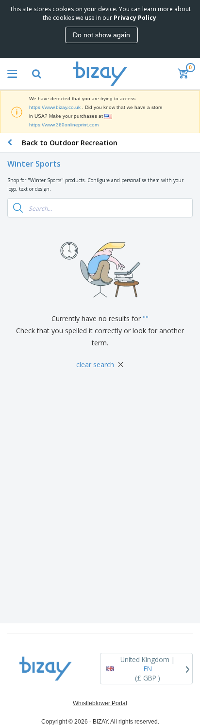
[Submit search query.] (18, 208)
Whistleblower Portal (100, 703)
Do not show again (101, 35)
